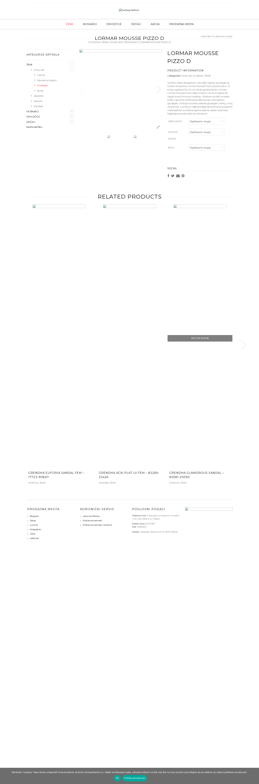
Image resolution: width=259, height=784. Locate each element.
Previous (82, 89)
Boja (171, 147)
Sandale (38, 106)
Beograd (34, 516)
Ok (117, 778)
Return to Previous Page (217, 36)
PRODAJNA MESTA (181, 24)
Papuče (38, 101)
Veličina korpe (173, 135)
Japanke (39, 95)
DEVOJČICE (114, 24)
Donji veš (116, 42)
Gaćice (41, 75)
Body (40, 90)
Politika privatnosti (92, 520)
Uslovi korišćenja (91, 516)
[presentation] (15, 345)
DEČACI (136, 24)
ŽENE (69, 24)
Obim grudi (175, 121)
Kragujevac (35, 529)
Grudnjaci (131, 42)
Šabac (33, 520)
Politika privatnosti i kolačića (97, 525)
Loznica (34, 525)
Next (158, 89)
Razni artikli (34, 127)
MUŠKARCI (90, 24)
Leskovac (34, 538)
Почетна (94, 42)
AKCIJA (155, 24)
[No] (254, 776)
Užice (32, 533)
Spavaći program (47, 80)
